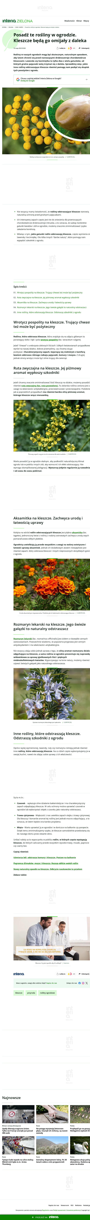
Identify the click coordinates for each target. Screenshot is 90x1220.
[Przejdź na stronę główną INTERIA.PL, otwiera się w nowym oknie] (9, 21)
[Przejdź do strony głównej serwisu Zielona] (25, 21)
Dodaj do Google (39, 81)
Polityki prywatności (59, 1210)
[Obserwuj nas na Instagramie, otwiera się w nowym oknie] (83, 983)
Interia (4, 27)
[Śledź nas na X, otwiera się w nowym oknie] (86, 983)
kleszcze (18, 993)
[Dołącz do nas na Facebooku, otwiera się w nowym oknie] (79, 983)
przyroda (31, 993)
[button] (70, 20)
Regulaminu (46, 1210)
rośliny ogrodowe (47, 993)
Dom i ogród (19, 27)
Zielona (11, 27)
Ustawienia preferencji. (73, 1210)
